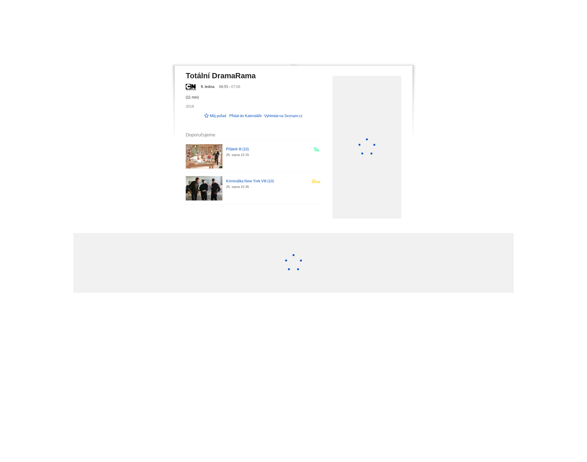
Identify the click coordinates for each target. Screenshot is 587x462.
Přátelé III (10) (237, 149)
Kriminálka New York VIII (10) (250, 181)
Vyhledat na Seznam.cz (283, 116)
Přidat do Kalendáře (245, 116)
